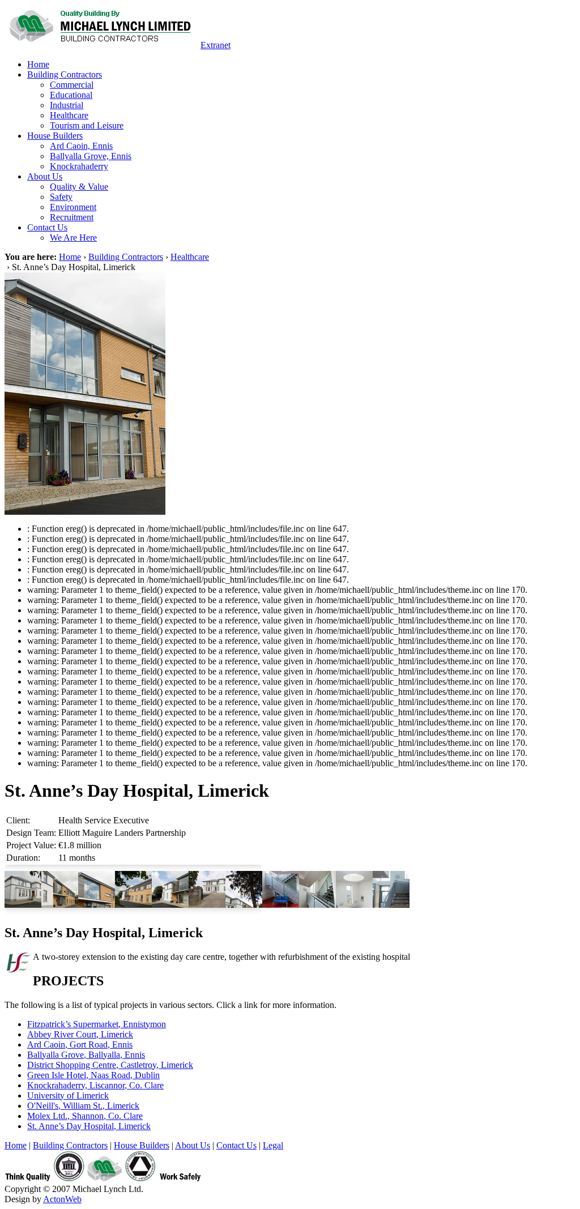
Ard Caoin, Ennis (81, 146)
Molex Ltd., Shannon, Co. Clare (85, 1116)
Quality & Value (79, 186)
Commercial (71, 84)
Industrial (66, 105)
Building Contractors (64, 74)
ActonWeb (62, 1199)
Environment (73, 207)
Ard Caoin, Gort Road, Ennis (80, 1044)
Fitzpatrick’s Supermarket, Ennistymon (96, 1024)
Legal (273, 1145)
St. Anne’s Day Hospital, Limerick (89, 1126)
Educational (71, 95)
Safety (61, 197)
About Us (44, 176)
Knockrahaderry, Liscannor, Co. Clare (95, 1085)
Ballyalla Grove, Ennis (90, 156)
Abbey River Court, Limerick (80, 1034)
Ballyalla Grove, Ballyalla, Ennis (86, 1055)
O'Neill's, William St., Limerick (83, 1105)
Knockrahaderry (79, 166)
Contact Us (47, 227)
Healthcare (69, 115)
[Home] (101, 45)
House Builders (55, 135)
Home (38, 64)
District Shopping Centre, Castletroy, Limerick (110, 1065)
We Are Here (73, 237)
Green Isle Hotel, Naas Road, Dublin (93, 1075)
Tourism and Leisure (86, 125)
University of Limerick (68, 1095)
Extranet (216, 45)
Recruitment (71, 217)
